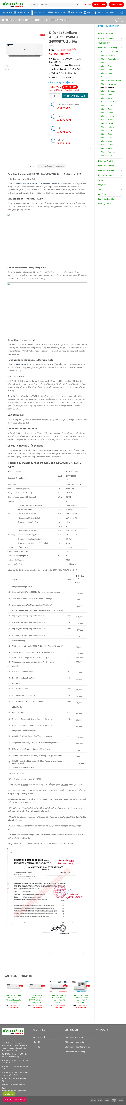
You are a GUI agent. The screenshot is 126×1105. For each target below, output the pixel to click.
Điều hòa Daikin (107, 55)
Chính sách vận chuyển (74, 1042)
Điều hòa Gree (106, 77)
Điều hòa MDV (106, 141)
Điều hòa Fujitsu (107, 95)
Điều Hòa (9, 12)
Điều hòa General (107, 116)
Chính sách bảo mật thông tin (77, 1047)
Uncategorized (104, 203)
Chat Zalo (9, 1094)
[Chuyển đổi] (121, 38)
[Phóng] (7, 67)
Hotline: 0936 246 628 (15, 1099)
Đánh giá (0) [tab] (60, 166)
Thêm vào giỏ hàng (75, 96)
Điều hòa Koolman (108, 152)
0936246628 (64, 107)
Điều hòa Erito (106, 137)
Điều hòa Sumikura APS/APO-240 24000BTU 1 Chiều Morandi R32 (36, 998)
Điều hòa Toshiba (107, 145)
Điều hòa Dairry (107, 105)
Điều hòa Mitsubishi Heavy (111, 80)
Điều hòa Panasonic (108, 59)
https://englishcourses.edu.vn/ (78, 1100)
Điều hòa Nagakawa (108, 84)
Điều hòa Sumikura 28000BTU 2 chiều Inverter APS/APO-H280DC (58, 998)
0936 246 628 (99, 5)
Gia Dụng (113, 12)
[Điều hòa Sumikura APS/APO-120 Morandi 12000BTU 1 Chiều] (14, 987)
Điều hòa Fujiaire (107, 127)
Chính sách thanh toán (74, 1037)
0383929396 (64, 119)
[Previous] (4, 998)
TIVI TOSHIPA (104, 43)
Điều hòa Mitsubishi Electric (111, 52)
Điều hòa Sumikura (57, 20)
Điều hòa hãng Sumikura (18, 364)
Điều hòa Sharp (106, 98)
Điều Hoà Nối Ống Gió (58, 12)
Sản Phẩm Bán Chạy (106, 199)
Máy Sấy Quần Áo (106, 38)
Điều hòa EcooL (106, 109)
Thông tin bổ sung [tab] (45, 166)
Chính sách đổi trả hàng (75, 1051)
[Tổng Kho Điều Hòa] (14, 4)
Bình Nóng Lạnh (76, 12)
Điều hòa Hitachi (107, 113)
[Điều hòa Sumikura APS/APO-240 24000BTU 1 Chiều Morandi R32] (36, 987)
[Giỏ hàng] (121, 12)
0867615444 (64, 143)
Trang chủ (8, 20)
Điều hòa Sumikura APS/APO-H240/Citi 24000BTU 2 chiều (33, 183)
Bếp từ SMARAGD (106, 33)
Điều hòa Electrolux (108, 102)
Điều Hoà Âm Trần (23, 12)
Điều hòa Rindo (106, 134)
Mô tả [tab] (32, 166)
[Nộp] (77, 5)
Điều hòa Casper (107, 66)
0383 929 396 (116, 5)
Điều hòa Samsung (108, 91)
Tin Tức (36, 1047)
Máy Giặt (90, 12)
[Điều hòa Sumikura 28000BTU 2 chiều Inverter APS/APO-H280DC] (58, 987)
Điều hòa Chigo (106, 130)
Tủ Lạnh (100, 12)
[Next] (90, 998)
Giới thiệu (37, 1042)
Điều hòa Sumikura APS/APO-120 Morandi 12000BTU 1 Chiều (13, 998)
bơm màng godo (16, 1048)
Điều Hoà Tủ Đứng (40, 12)
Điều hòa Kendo (107, 148)
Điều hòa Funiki (107, 73)
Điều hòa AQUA (107, 120)
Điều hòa (11, 396)
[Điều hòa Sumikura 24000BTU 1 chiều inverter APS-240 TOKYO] (81, 987)
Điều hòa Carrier (107, 123)
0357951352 (64, 131)
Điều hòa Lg (105, 62)
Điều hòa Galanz (107, 155)
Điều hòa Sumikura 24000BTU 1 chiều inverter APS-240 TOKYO (80, 998)
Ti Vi (106, 12)
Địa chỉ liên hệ (39, 1037)
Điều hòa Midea (107, 70)
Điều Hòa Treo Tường (30, 20)
